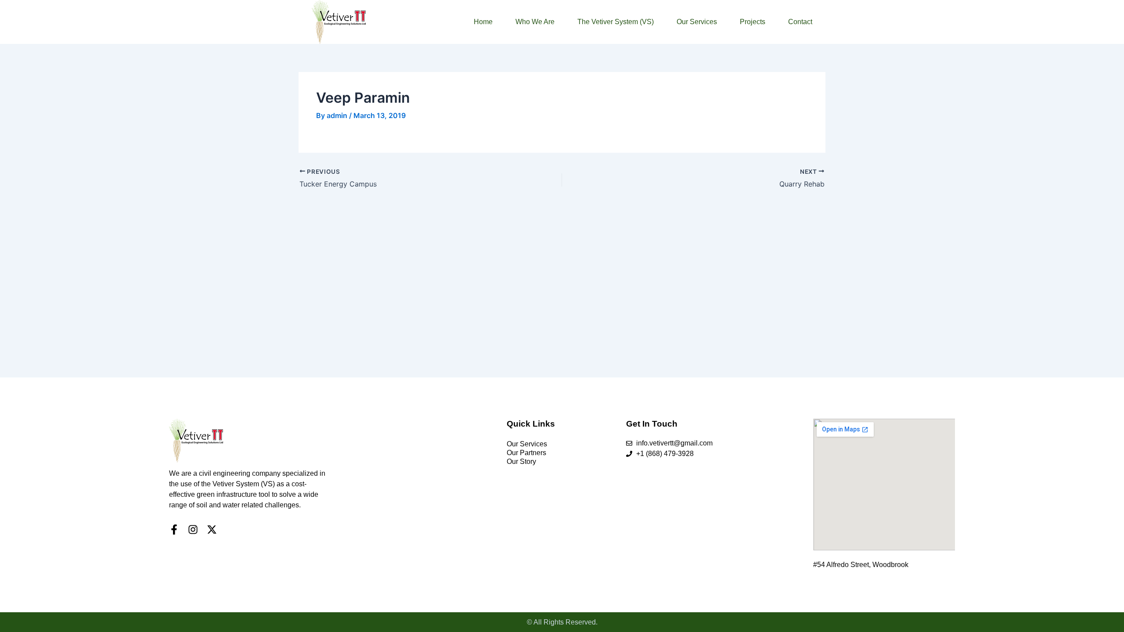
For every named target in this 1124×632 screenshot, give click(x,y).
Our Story (521, 461)
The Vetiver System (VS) (615, 21)
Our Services (697, 21)
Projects (752, 21)
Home (483, 21)
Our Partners (526, 452)
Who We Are (535, 21)
